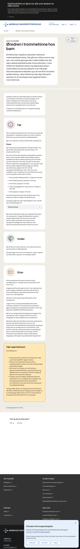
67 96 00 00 (7, 540)
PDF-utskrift (73, 40)
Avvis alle (44, 543)
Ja (13, 423)
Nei (21, 423)
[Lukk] (75, 523)
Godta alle (32, 543)
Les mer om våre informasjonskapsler (38, 532)
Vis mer (11, 17)
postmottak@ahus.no (10, 547)
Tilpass (56, 543)
